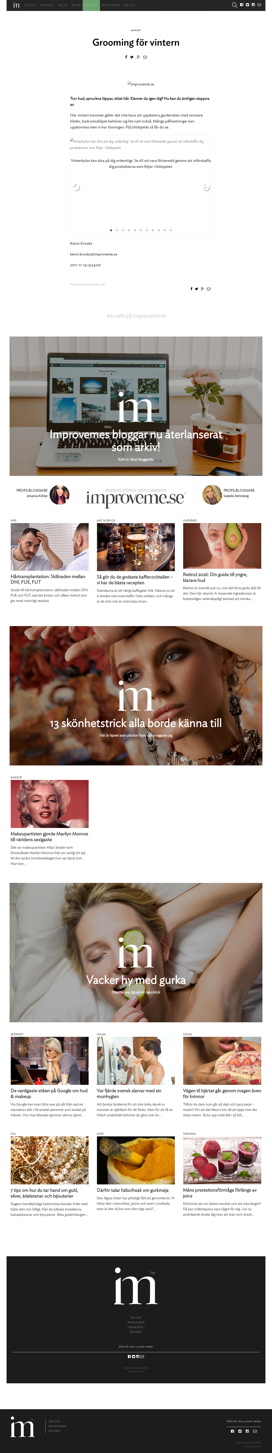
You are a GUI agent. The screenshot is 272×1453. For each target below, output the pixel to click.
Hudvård (190, 520)
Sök (235, 5)
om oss (136, 1317)
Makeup (16, 777)
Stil (13, 1134)
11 (171, 230)
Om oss (129, 5)
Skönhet (47, 5)
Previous (75, 187)
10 (165, 230)
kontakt (136, 1332)
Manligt (91, 5)
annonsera (136, 1322)
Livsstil (30, 5)
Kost (100, 1134)
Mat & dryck (106, 520)
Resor (76, 5)
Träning (189, 1134)
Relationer (111, 5)
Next (205, 187)
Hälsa (63, 5)
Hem (17, 5)
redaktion (136, 1327)
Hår (14, 520)
